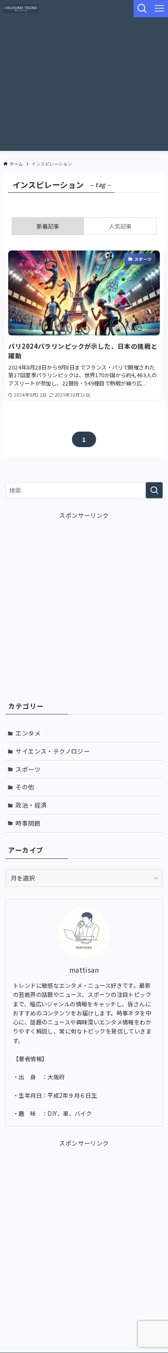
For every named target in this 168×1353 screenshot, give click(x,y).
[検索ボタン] (142, 8)
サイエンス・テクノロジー (53, 751)
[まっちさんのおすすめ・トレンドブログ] (20, 8)
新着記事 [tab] (48, 226)
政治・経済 (31, 805)
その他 (25, 787)
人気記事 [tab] (120, 226)
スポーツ (28, 769)
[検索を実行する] (154, 490)
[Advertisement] (84, 86)
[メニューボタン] (159, 8)
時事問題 (28, 823)
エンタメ (28, 733)
